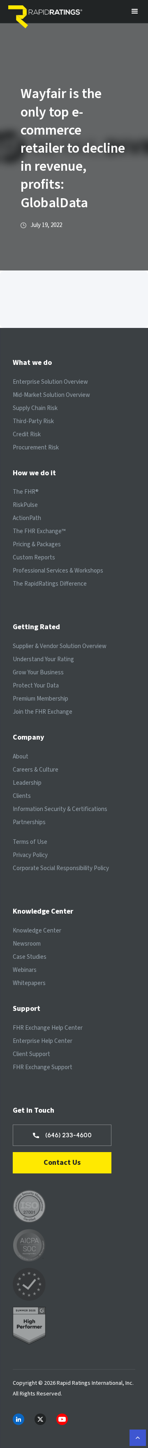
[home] (47, 11)
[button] (135, 11)
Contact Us (62, 1162)
